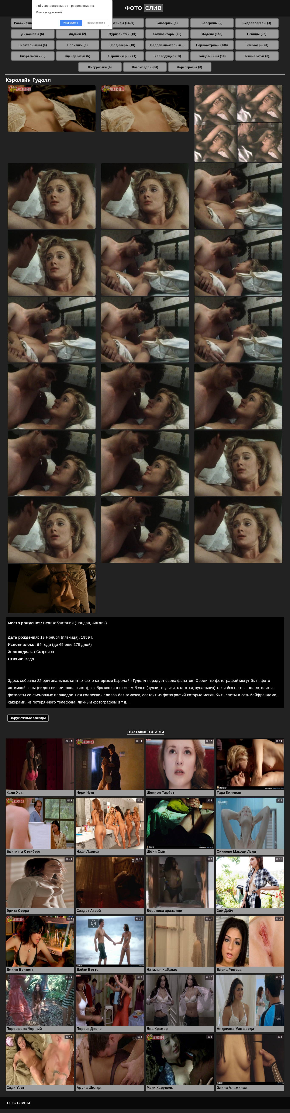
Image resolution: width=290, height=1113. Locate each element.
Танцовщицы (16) (212, 56)
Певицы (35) (256, 34)
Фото (143, 8)
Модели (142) (211, 34)
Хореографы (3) (189, 67)
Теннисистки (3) (256, 56)
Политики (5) (77, 45)
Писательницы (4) (32, 45)
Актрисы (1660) (122, 23)
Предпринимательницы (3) (169, 45)
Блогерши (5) (167, 23)
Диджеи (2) (77, 34)
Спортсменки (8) (33, 56)
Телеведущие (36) (167, 56)
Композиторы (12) (167, 34)
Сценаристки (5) (77, 56)
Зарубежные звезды (28, 718)
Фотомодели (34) (144, 67)
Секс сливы (18, 1103)
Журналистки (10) (122, 34)
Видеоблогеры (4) (256, 23)
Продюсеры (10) (122, 45)
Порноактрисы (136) (212, 45)
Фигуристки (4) (100, 67)
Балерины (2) (212, 23)
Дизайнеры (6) (32, 34)
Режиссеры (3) (256, 45)
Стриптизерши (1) (122, 56)
